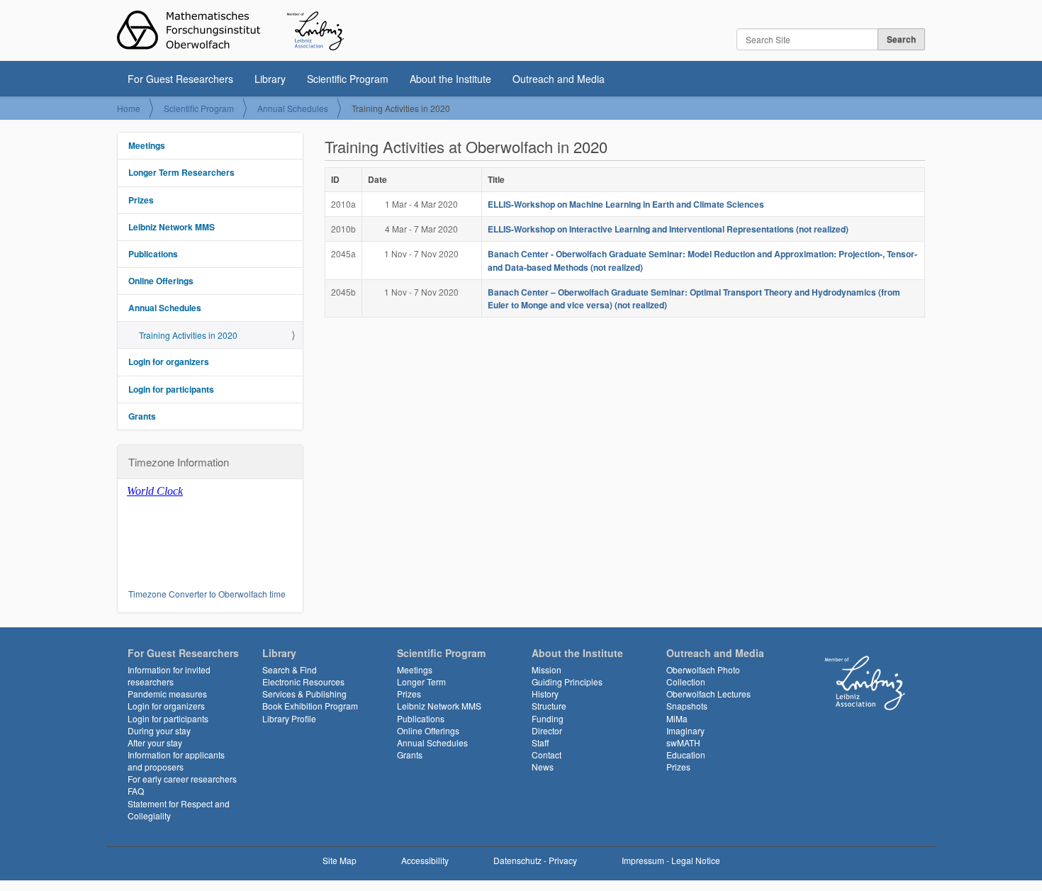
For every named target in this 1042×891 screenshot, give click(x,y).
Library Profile (289, 718)
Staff (540, 742)
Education (685, 755)
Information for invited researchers (169, 675)
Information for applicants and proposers (176, 761)
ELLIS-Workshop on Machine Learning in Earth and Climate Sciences (626, 204)
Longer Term (421, 682)
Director (547, 730)
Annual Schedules (292, 108)
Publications (153, 253)
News (543, 767)
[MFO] (230, 30)
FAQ (136, 791)
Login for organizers (168, 361)
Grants (142, 416)
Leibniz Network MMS (171, 226)
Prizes (141, 200)
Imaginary (685, 730)
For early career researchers (182, 779)
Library (270, 79)
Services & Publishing (304, 694)
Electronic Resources (303, 682)
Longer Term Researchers (181, 172)
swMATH (683, 742)
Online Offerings (161, 280)
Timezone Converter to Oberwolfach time (207, 594)
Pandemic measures (167, 694)
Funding (548, 718)
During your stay (159, 730)
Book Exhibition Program (310, 706)
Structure (549, 706)
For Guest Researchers (180, 79)
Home (128, 108)
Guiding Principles (567, 682)
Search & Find (289, 669)
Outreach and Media (558, 79)
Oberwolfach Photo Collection (703, 675)
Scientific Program (347, 79)
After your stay (155, 742)
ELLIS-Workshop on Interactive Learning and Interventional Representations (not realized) (668, 229)
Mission (546, 669)
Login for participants (171, 389)
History (545, 694)
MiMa (677, 718)
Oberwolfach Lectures (708, 694)
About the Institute (450, 79)
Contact (546, 755)
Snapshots (686, 706)
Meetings (146, 145)
